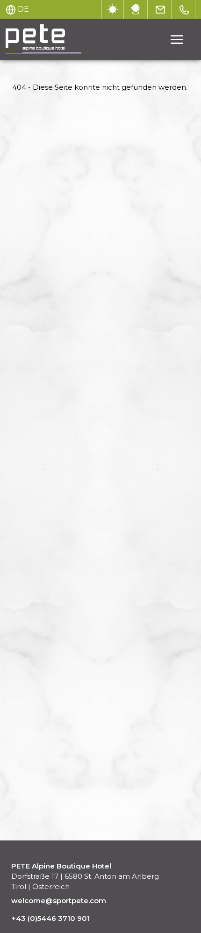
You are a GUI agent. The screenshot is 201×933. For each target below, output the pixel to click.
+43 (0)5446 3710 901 (50, 918)
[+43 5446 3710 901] (184, 9)
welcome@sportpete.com (58, 900)
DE (23, 9)
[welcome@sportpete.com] (161, 9)
